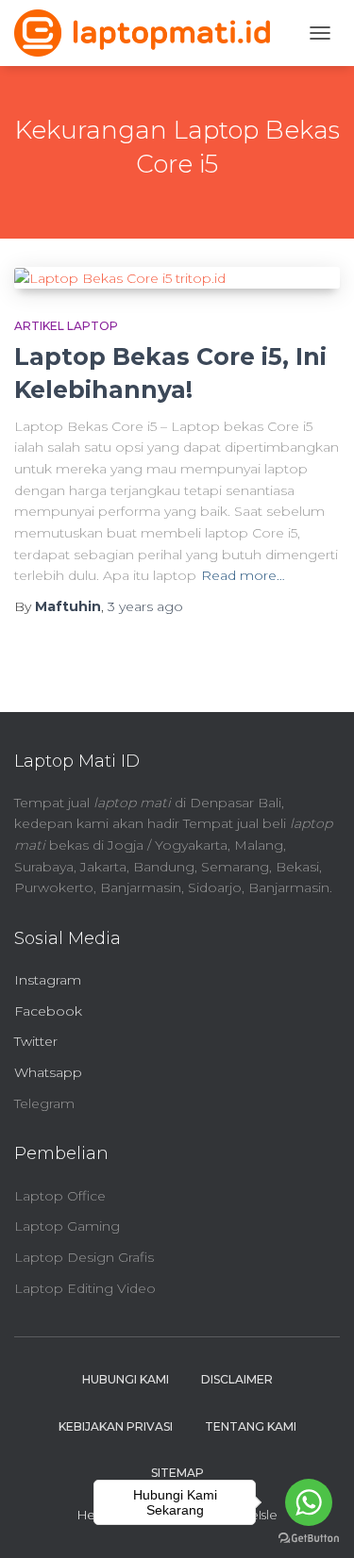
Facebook (48, 1011)
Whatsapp (48, 1072)
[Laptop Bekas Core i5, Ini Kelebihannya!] (177, 278)
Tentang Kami (250, 1426)
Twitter (36, 1041)
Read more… (243, 575)
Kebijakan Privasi (116, 1426)
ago (145, 606)
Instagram (47, 979)
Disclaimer (237, 1379)
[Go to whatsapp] (308, 1502)
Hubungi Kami (125, 1379)
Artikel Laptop (66, 326)
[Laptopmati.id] (149, 33)
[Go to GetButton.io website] (308, 1539)
